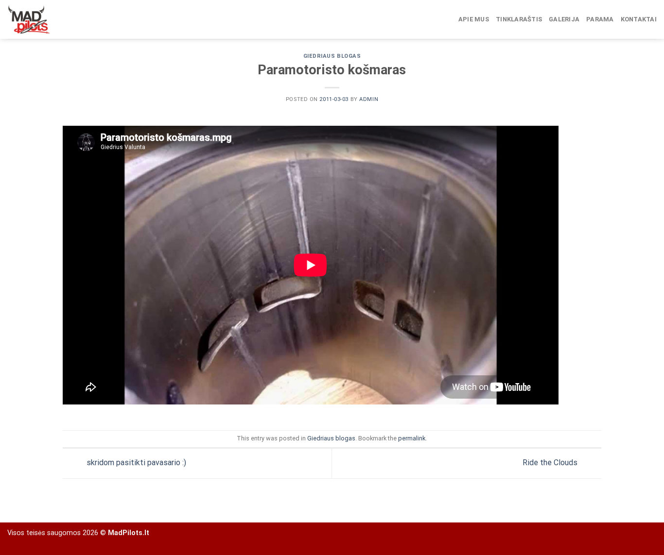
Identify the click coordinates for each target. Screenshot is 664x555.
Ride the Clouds (551, 463)
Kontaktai (639, 19)
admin (368, 99)
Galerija (564, 19)
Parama (600, 19)
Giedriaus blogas (332, 56)
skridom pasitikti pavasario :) (135, 463)
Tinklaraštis (519, 19)
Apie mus (473, 19)
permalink (411, 438)
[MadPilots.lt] (56, 19)
